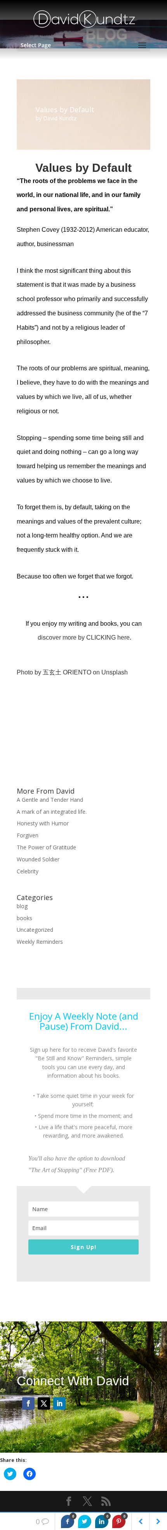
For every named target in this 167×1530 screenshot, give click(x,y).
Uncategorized (35, 929)
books (24, 918)
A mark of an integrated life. (52, 811)
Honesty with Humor (43, 823)
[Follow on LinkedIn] (59, 1403)
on (96, 672)
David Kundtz (60, 118)
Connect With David (73, 1381)
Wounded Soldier (38, 859)
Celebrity (27, 871)
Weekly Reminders (40, 941)
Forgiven (27, 835)
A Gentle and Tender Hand (50, 799)
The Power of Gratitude (46, 847)
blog (22, 906)
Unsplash (114, 672)
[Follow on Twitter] (44, 1403)
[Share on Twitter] (84, 1521)
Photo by (30, 672)
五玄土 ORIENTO (67, 672)
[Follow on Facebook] (28, 1403)
